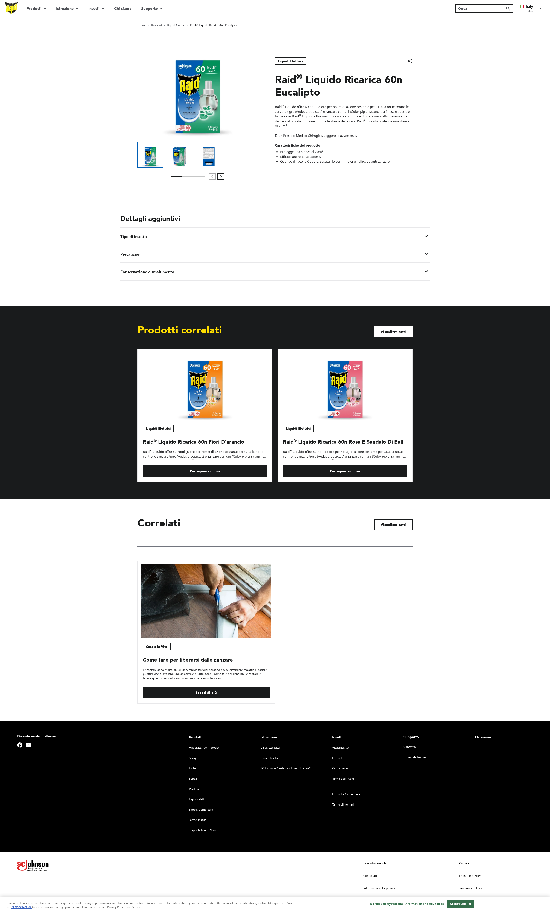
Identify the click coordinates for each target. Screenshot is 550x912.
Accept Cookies (460, 904)
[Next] (220, 176)
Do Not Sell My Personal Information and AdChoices (407, 904)
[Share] (409, 60)
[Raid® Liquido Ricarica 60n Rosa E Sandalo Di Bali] (345, 384)
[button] (531, 8)
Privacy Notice (21, 907)
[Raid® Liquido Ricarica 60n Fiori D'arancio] (205, 384)
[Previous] (212, 176)
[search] (508, 8)
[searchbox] (482, 8)
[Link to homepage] (11, 8)
